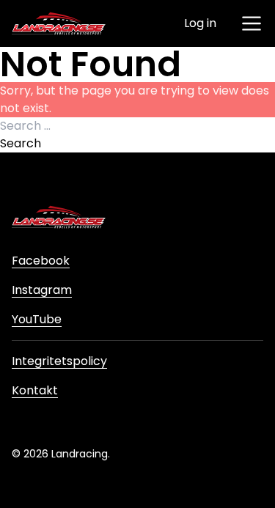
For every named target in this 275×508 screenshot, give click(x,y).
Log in (200, 23)
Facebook (41, 260)
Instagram (42, 289)
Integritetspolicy (59, 361)
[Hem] (58, 23)
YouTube (37, 319)
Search (20, 143)
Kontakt (35, 390)
